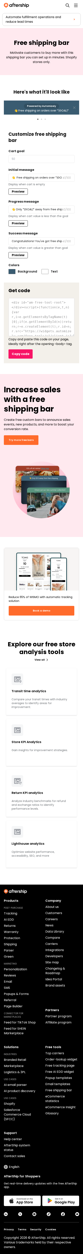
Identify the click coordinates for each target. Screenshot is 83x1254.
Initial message (21, 170)
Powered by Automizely (41, 106)
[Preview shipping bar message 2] (41, 119)
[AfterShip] (17, 5)
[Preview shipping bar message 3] (45, 119)
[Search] (67, 5)
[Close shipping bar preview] (74, 108)
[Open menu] (76, 5)
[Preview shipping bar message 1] (38, 119)
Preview (18, 191)
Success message (23, 233)
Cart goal (16, 151)
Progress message (23, 201)
